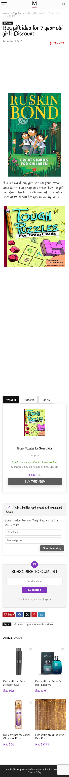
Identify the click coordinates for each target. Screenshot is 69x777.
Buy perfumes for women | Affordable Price (17, 736)
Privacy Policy (34, 772)
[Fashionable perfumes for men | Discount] (50, 648)
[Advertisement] (34, 69)
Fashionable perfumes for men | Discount (48, 683)
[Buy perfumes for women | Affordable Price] (18, 702)
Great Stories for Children (40, 624)
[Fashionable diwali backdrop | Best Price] (50, 702)
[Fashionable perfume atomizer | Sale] (18, 648)
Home (6, 13)
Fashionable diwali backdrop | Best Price (50, 736)
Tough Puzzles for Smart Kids (35, 449)
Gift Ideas (18, 13)
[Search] (64, 4)
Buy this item (34, 481)
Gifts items (18, 624)
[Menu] (4, 4)
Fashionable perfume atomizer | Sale (14, 683)
